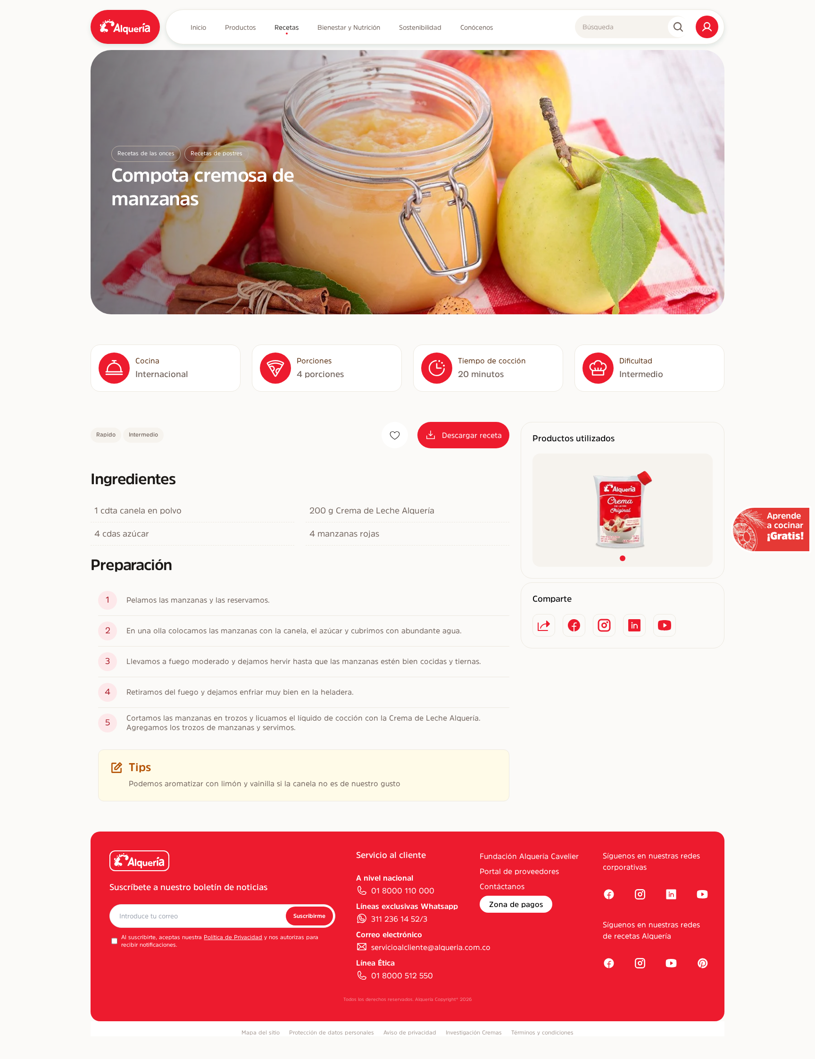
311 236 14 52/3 (399, 919)
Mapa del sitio (260, 1032)
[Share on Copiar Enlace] (543, 625)
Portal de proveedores (519, 871)
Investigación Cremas (474, 1032)
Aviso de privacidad (409, 1032)
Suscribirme (309, 916)
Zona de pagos (516, 904)
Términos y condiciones (542, 1032)
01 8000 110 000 (402, 890)
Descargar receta (472, 435)
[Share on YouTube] (664, 625)
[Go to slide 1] (622, 558)
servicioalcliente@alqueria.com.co (431, 947)
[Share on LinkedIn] (634, 625)
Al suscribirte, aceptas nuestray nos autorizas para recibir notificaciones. (219, 941)
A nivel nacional (384, 878)
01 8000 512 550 (402, 975)
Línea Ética (375, 963)
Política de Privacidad (233, 937)
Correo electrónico (389, 934)
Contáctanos (502, 886)
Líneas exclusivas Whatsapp (407, 906)
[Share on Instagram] (604, 625)
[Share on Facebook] (574, 625)
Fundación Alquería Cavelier (529, 856)
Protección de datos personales (331, 1032)
